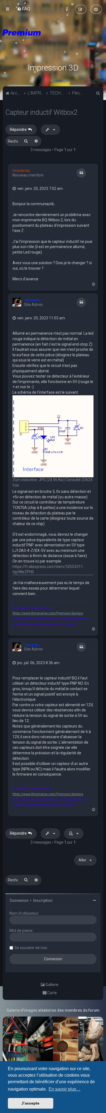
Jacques (32, 300)
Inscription (42, 900)
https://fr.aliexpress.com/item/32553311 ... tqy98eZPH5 (49, 569)
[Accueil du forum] (53, 41)
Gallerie (51, 984)
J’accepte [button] (30, 1103)
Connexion (19, 900)
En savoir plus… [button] (64, 1089)
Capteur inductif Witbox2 (41, 112)
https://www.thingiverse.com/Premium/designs (48, 613)
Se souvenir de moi (30, 948)
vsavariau (21, 170)
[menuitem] (24, 9)
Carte (51, 993)
